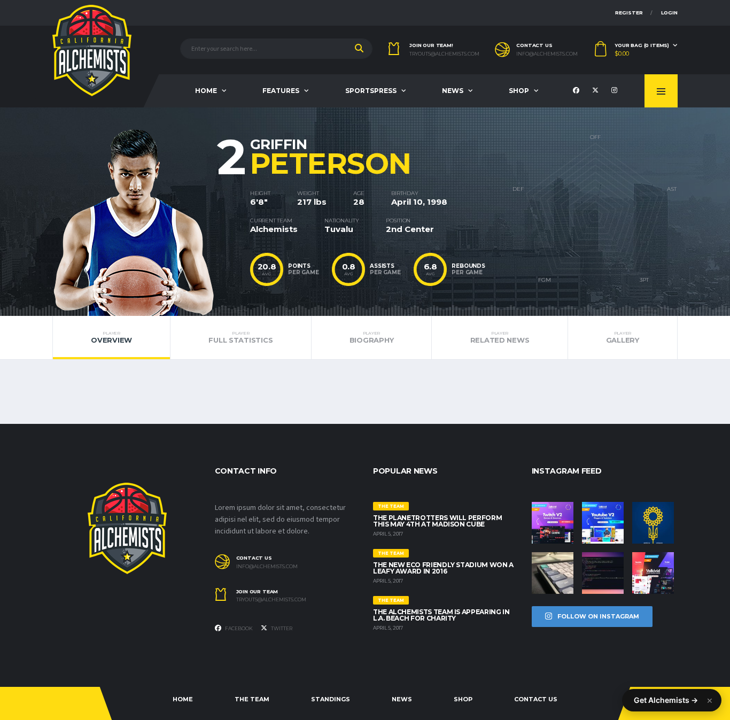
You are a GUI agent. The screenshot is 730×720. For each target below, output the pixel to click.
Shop (519, 91)
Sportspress (371, 91)
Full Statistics (240, 337)
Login (669, 13)
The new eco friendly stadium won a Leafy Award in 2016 (443, 568)
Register (629, 13)
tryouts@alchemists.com (444, 54)
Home (206, 91)
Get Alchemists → (666, 699)
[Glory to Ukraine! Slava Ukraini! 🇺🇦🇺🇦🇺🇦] (653, 523)
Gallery (622, 337)
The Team (252, 699)
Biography (372, 337)
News (452, 91)
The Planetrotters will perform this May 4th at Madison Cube (437, 521)
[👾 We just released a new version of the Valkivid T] (552, 523)
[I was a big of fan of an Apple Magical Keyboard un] (552, 573)
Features (280, 91)
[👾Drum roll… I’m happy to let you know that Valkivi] (653, 573)
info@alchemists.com (547, 54)
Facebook (238, 628)
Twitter (281, 628)
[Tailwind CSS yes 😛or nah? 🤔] (603, 573)
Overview (111, 337)
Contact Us (535, 699)
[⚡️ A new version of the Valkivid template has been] (603, 523)
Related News (500, 337)
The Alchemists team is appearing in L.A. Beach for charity (441, 615)
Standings (330, 699)
